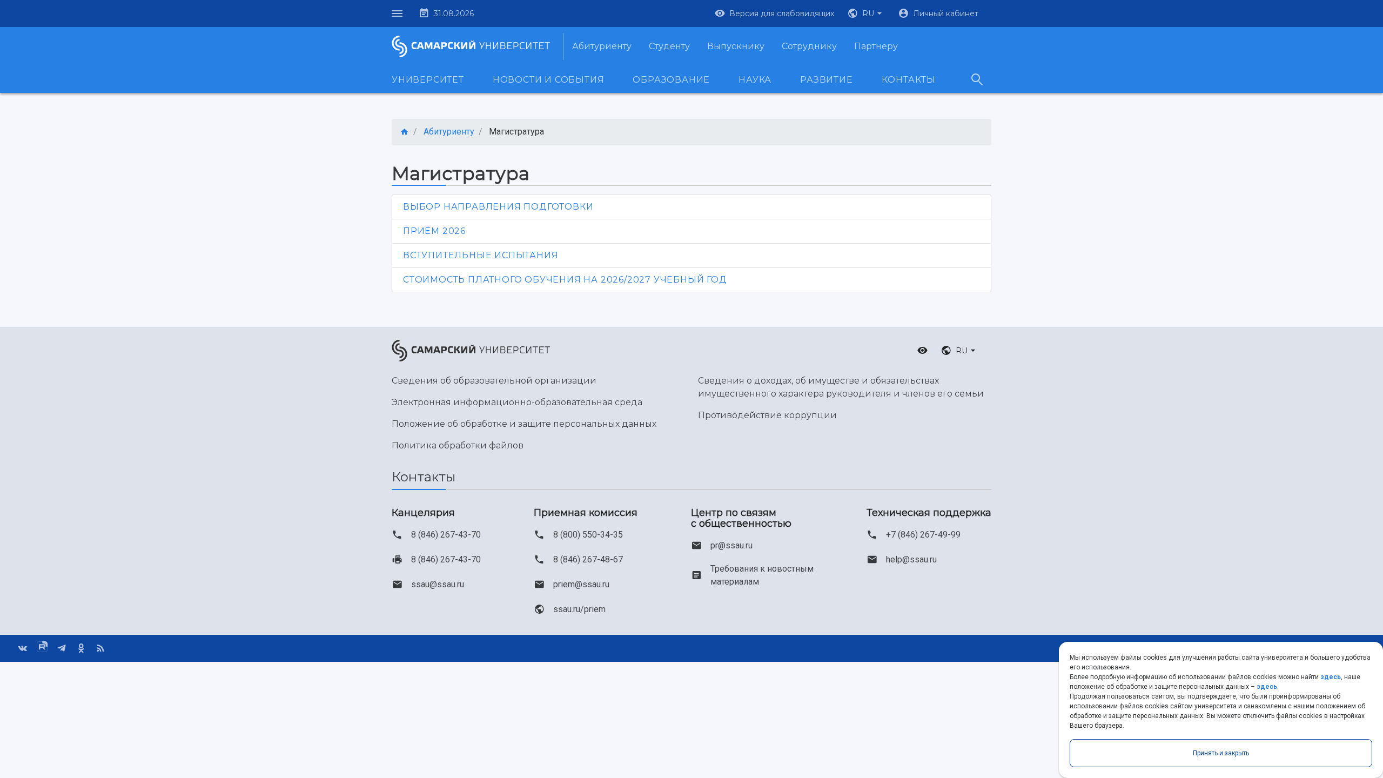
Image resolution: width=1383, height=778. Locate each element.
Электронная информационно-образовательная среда (517, 402)
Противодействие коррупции (767, 415)
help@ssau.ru (911, 559)
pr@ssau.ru (731, 545)
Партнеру (876, 46)
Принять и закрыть (1221, 753)
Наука (755, 80)
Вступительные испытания (480, 255)
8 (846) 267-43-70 (446, 534)
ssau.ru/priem (579, 609)
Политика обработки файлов (457, 445)
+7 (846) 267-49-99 (923, 534)
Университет (428, 80)
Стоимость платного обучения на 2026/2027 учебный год (565, 279)
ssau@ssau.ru (437, 584)
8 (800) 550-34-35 (588, 534)
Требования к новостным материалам (762, 575)
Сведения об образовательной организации (494, 380)
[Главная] (404, 132)
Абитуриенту (602, 46)
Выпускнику (735, 46)
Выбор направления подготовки (498, 207)
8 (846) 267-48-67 (588, 559)
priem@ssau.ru (581, 584)
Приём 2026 (434, 231)
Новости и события (549, 80)
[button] (866, 13)
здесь (1330, 677)
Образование (671, 80)
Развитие (826, 80)
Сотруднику (809, 46)
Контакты (909, 80)
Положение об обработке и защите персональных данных (524, 424)
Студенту (669, 46)
